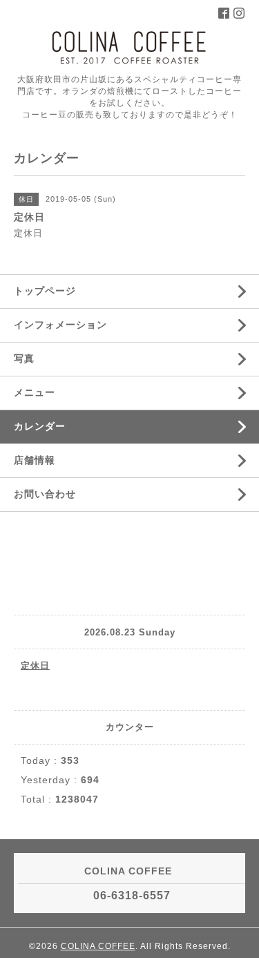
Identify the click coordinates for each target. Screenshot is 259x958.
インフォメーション (60, 324)
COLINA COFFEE (98, 946)
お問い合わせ (45, 493)
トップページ (45, 290)
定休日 (35, 665)
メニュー (34, 392)
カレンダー (40, 426)
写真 (24, 358)
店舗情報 (34, 460)
